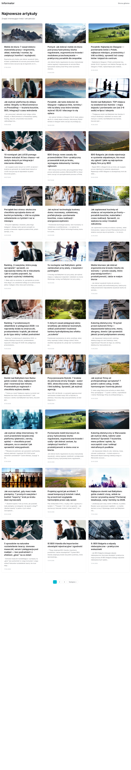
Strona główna (123, 3)
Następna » (72, 582)
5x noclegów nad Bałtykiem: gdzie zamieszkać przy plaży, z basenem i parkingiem (65, 268)
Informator (8, 3)
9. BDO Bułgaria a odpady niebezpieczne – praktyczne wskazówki (105, 546)
